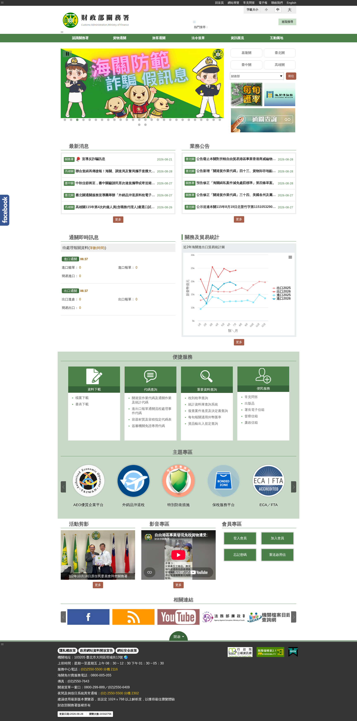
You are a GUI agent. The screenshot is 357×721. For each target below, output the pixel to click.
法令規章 (198, 38)
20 (183, 120)
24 (207, 120)
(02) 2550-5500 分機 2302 (120, 693)
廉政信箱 (251, 422)
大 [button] (290, 10)
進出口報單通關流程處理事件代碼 (151, 411)
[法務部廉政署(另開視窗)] (223, 617)
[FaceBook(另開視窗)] (88, 617)
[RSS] (133, 617)
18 (170, 120)
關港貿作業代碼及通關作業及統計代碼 (151, 400)
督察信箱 (251, 416)
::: (2, 2)
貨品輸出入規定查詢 (203, 423)
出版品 (250, 403)
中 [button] (278, 9)
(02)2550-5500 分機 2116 (99, 669)
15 (152, 120)
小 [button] (266, 9)
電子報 (263, 2)
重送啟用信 (277, 554)
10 (121, 120)
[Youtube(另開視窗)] (178, 617)
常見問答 (249, 2)
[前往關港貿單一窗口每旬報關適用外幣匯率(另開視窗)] (246, 94)
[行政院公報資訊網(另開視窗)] (240, 652)
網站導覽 (233, 2)
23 (201, 120)
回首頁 (219, 2)
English (291, 2)
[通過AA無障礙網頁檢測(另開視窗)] (270, 652)
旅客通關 (158, 38)
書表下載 (82, 404)
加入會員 (277, 538)
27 (139, 125)
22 (195, 120)
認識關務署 (80, 38)
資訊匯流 (237, 38)
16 (158, 120)
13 (139, 120)
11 (127, 120)
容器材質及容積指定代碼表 (151, 419)
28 (145, 125)
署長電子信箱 (254, 409)
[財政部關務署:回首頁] (108, 20)
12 (133, 120)
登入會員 (240, 538)
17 (164, 120)
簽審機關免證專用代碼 (148, 426)
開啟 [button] (177, 636)
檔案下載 (82, 398)
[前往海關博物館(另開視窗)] (279, 94)
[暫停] (67, 54)
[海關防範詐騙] (142, 83)
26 (220, 120)
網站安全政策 (127, 650)
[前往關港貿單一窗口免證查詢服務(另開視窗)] (263, 120)
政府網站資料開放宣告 (96, 650)
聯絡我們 (277, 2)
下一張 (293, 487)
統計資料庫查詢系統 (203, 404)
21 (189, 120)
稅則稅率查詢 (198, 398)
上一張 (63, 487)
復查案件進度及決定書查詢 (208, 411)
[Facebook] (4, 210)
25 (214, 120)
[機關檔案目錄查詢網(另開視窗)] (269, 617)
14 (145, 120)
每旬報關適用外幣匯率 (204, 417)
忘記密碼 (240, 554)
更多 (118, 219)
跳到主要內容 (11, 2)
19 (176, 120)
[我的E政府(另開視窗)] (293, 652)
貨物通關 (119, 38)
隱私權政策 (67, 650)
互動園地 (276, 38)
